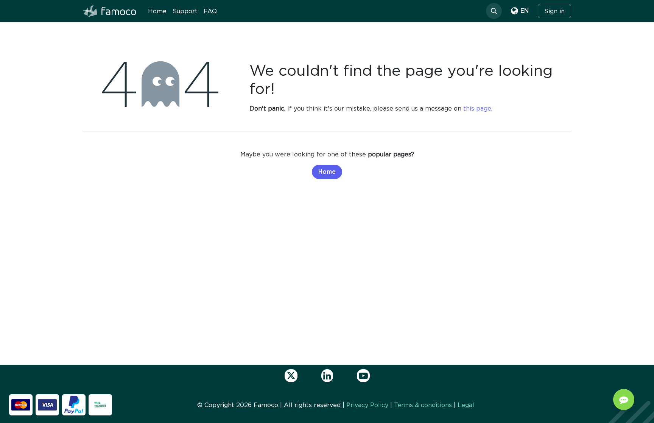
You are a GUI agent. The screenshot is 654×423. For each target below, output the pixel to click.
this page (477, 108)
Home (327, 172)
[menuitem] (157, 11)
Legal (466, 404)
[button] (494, 11)
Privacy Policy (367, 404)
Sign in (554, 11)
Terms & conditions (423, 404)
